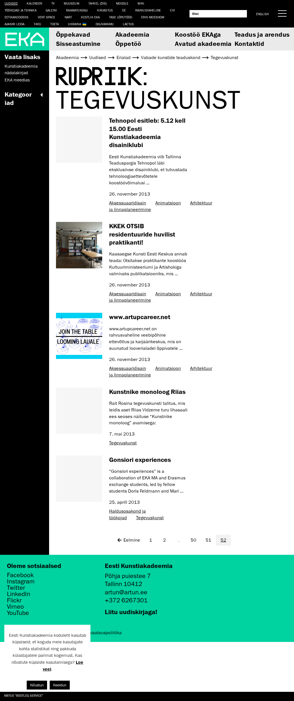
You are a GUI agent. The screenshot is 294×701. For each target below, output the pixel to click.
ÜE (124, 10)
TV (53, 3)
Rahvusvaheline (148, 10)
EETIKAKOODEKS (17, 17)
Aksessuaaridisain (127, 203)
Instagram (21, 581)
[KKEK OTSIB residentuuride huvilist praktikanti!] (79, 245)
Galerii (51, 10)
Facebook (20, 575)
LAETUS (128, 24)
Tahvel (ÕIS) (97, 3)
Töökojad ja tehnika (20, 10)
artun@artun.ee (126, 592)
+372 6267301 (126, 600)
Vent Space (46, 17)
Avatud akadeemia (203, 43)
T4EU (37, 24)
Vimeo (15, 607)
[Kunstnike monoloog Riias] (79, 411)
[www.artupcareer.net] (79, 336)
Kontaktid (249, 43)
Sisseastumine (78, 43)
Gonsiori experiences (140, 459)
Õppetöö (128, 43)
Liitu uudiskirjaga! (131, 611)
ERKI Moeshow (152, 17)
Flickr (14, 600)
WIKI (141, 3)
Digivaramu (105, 24)
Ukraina (74, 24)
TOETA (54, 24)
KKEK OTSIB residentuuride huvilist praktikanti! (142, 234)
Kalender (34, 3)
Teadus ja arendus (262, 34)
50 (193, 540)
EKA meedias (17, 80)
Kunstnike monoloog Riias (147, 391)
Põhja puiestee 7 (128, 576)
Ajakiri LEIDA (15, 24)
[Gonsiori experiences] (79, 479)
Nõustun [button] (37, 685)
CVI (172, 10)
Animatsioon (168, 203)
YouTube (18, 613)
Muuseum (71, 3)
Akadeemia (132, 34)
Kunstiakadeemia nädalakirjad (21, 69)
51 (208, 540)
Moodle (122, 3)
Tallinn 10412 (123, 584)
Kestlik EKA (90, 17)
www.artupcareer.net (139, 316)
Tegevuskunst (123, 443)
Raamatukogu (77, 10)
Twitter (16, 588)
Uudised (11, 3)
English (262, 14)
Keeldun (59, 685)
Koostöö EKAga (198, 34)
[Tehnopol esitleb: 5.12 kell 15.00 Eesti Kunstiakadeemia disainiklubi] (79, 139)
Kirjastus (105, 10)
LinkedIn (18, 594)
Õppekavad (73, 34)
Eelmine (131, 540)
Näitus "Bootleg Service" (23, 695)
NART (68, 17)
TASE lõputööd (120, 17)
